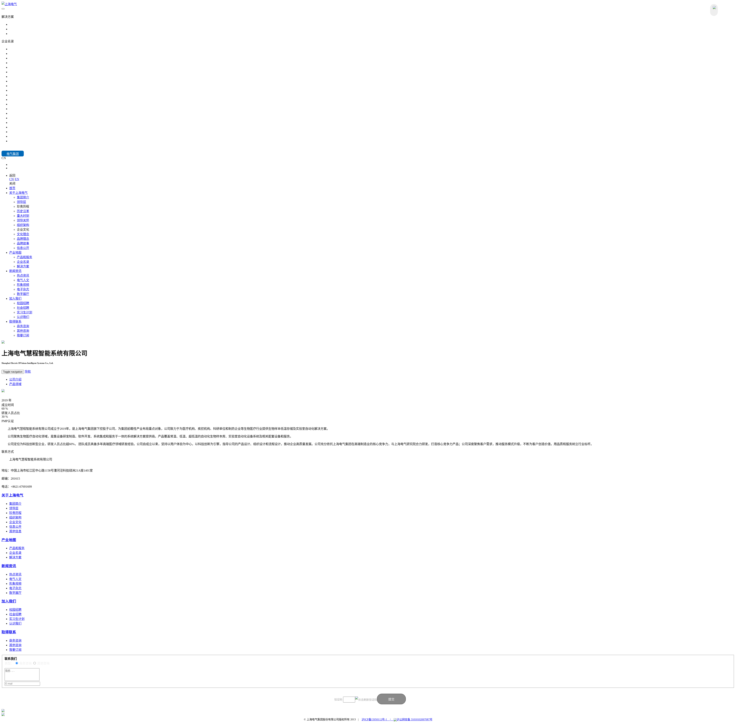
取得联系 (9, 632)
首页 (12, 188)
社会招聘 (23, 307)
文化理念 (23, 234)
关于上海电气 (12, 495)
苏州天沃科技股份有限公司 (27, 99)
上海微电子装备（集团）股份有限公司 (35, 85)
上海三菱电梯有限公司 (24, 81)
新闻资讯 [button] (15, 271)
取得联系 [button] (15, 321)
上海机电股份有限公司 (24, 95)
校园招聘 (23, 303)
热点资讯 (23, 275)
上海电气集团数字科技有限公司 (30, 122)
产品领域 (15, 384)
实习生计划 (24, 312)
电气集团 (13, 153)
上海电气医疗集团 (21, 141)
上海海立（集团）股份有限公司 (30, 127)
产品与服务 (9, 12)
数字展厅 (23, 294)
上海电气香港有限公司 (24, 118)
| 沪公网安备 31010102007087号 (409, 719)
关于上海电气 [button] (18, 192)
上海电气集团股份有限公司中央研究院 (35, 104)
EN (11, 168)
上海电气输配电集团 (23, 62)
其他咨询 (23, 330)
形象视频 (23, 284)
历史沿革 (23, 211)
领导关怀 (23, 220)
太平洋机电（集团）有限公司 (29, 136)
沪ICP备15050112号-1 (374, 719)
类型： (9, 663)
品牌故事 (23, 243)
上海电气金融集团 (21, 76)
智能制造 (15, 29)
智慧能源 (15, 24)
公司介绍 (15, 379)
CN (11, 164)
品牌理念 (23, 238)
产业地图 (9, 540)
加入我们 (8, 148)
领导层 (21, 202)
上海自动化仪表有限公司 (26, 131)
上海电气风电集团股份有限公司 (30, 58)
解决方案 (23, 266)
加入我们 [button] (15, 298)
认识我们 (23, 317)
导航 (28, 371)
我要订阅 (23, 335)
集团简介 (23, 197)
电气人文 (23, 280)
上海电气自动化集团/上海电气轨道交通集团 (38, 67)
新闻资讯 (9, 566)
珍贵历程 (15, 512)
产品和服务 (24, 257)
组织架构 (23, 225)
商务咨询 (23, 326)
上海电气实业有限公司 (24, 108)
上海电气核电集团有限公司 (27, 53)
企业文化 (15, 522)
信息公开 (23, 248)
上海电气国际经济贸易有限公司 (30, 113)
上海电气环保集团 (21, 72)
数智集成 (15, 33)
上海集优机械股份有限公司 (27, 90)
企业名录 (23, 261)
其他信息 (15, 531)
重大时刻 (23, 215)
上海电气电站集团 (21, 49)
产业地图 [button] (15, 252)
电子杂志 (23, 289)
